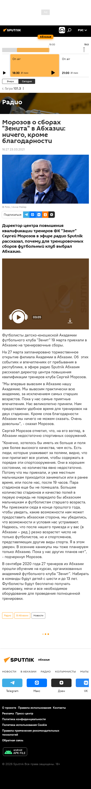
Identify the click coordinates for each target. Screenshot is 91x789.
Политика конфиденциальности (24, 719)
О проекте (9, 708)
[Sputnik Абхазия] (12, 32)
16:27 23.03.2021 (13, 149)
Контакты (59, 708)
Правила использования (34, 708)
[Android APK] (15, 752)
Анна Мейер (19, 206)
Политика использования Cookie (24, 725)
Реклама (8, 713)
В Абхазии (22, 615)
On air (16, 59)
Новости (38, 615)
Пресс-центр (24, 713)
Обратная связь (12, 740)
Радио (7, 615)
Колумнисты (65, 671)
